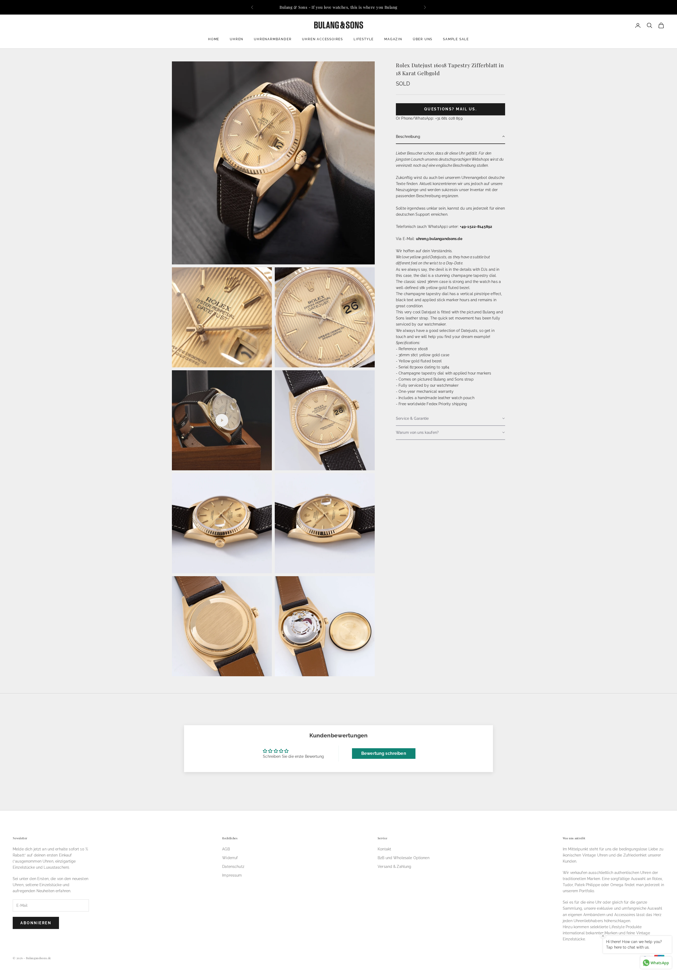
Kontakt (384, 849)
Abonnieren (35, 923)
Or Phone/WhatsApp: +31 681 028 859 (429, 118)
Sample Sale (456, 39)
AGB (226, 849)
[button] (450, 137)
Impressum (232, 875)
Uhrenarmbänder (272, 39)
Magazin (393, 39)
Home (213, 39)
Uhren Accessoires (322, 39)
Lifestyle (364, 39)
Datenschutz (233, 866)
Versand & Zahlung (394, 866)
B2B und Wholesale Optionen (403, 858)
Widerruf (230, 858)
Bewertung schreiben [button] (383, 753)
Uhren (236, 39)
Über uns (422, 39)
